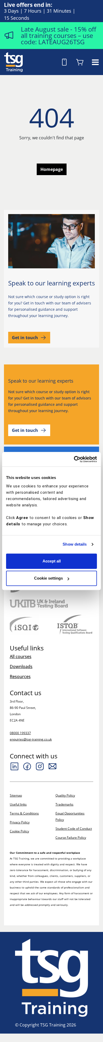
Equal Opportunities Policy (70, 816)
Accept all (52, 561)
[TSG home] (13, 62)
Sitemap (16, 795)
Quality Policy (65, 795)
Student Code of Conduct (73, 828)
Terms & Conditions (24, 813)
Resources (20, 676)
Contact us (25, 693)
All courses (20, 656)
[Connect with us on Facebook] (27, 766)
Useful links (18, 804)
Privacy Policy (20, 822)
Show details (75, 544)
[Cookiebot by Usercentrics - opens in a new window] (74, 459)
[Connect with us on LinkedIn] (14, 766)
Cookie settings (48, 578)
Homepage (51, 169)
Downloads (21, 666)
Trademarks (64, 804)
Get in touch (25, 337)
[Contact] (52, 766)
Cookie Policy (19, 831)
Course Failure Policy (70, 837)
